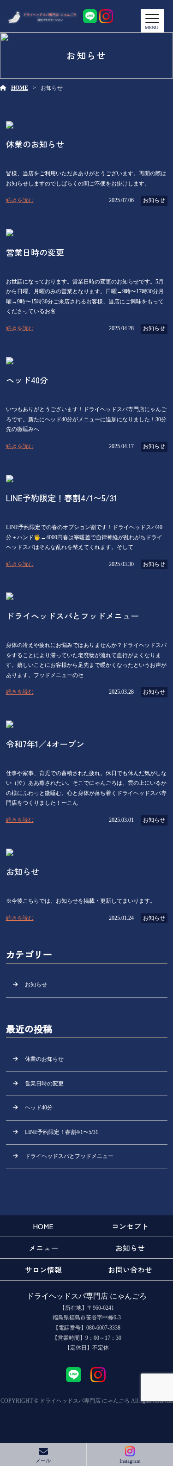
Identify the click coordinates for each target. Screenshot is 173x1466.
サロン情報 (43, 1269)
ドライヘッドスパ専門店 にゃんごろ (87, 1296)
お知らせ (154, 200)
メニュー (43, 1247)
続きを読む (20, 200)
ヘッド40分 (39, 1107)
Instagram (130, 1461)
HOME (19, 88)
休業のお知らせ (44, 1059)
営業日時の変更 (44, 1083)
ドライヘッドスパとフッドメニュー (69, 1156)
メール (43, 1460)
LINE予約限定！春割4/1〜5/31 (61, 1132)
